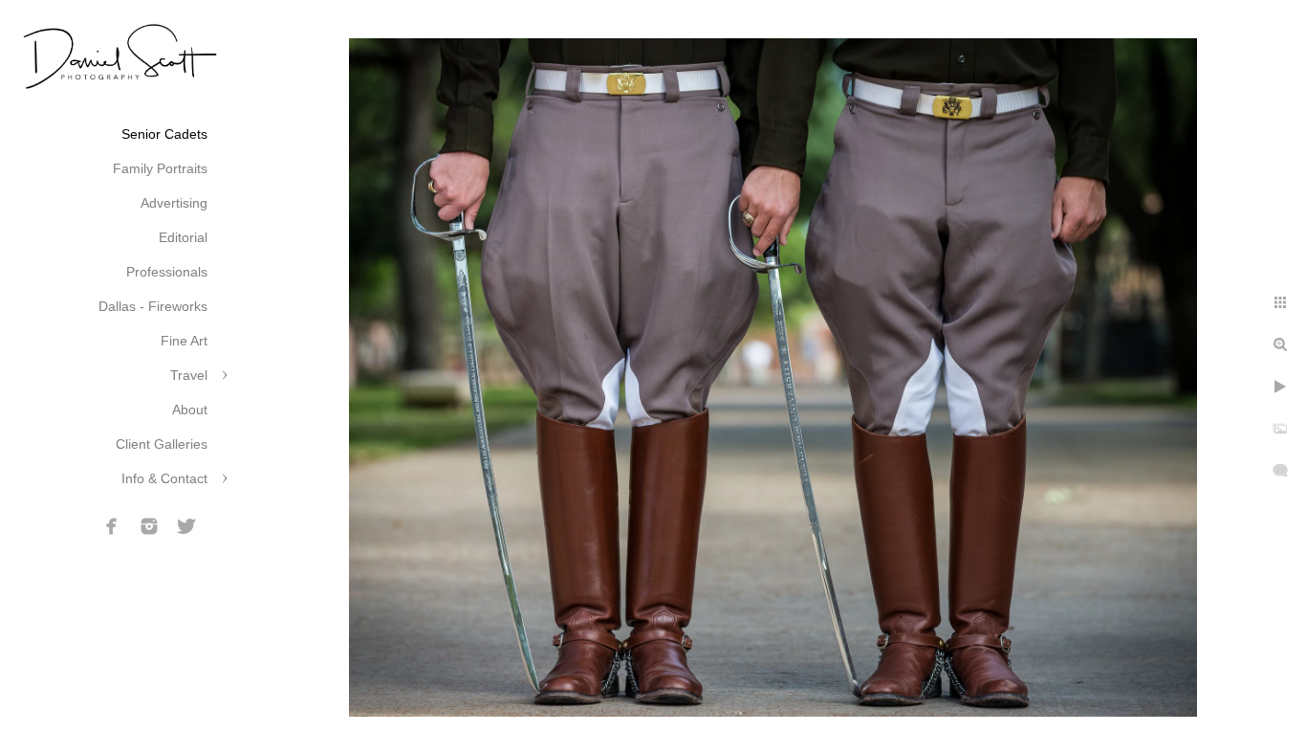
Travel (188, 375)
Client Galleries (161, 444)
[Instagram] (149, 526)
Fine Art (184, 340)
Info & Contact (164, 478)
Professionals (166, 271)
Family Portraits (160, 168)
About (189, 409)
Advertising (174, 203)
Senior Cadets (164, 134)
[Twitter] (186, 526)
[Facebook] (112, 526)
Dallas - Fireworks (152, 306)
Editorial (183, 237)
